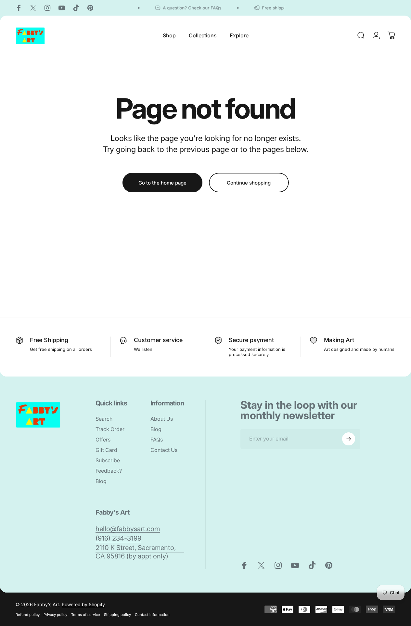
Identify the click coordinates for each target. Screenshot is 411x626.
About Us (161, 418)
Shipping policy (117, 614)
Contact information (152, 614)
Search (104, 418)
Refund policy (28, 614)
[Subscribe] (348, 438)
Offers (103, 439)
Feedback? (109, 470)
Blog (101, 481)
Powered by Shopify (83, 604)
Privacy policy (55, 614)
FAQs (156, 439)
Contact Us (163, 450)
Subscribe (108, 460)
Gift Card (106, 450)
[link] (128, 529)
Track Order (110, 429)
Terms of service (85, 614)
